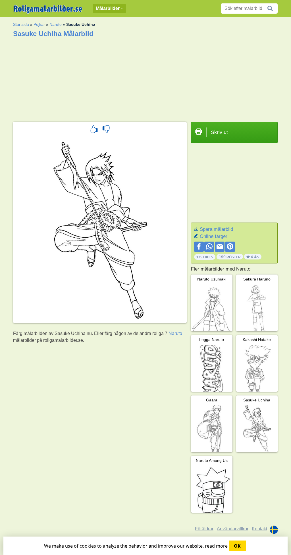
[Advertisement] (145, 78)
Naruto (55, 24)
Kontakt (259, 528)
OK (237, 546)
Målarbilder (108, 8)
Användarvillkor (232, 528)
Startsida (21, 24)
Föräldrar (204, 528)
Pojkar (39, 24)
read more (216, 546)
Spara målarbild (216, 229)
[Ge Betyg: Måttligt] (106, 130)
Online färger (213, 236)
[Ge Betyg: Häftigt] (94, 130)
